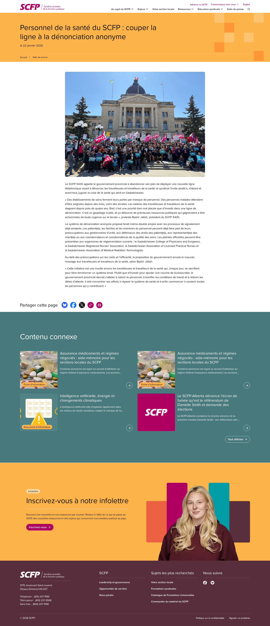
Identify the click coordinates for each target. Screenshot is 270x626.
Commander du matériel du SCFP (169, 601)
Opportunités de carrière (113, 589)
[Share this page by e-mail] (99, 305)
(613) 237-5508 (43, 600)
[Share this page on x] (82, 305)
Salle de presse (235, 9)
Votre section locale (163, 9)
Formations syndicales (163, 589)
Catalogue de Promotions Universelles (172, 595)
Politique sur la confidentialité (210, 618)
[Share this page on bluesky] (65, 305)
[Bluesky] (212, 582)
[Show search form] (249, 9)
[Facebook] (205, 582)
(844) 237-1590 (41, 604)
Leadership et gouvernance (114, 582)
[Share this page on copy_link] (91, 305)
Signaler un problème (239, 618)
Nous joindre (106, 595)
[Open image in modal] (135, 124)
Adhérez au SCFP (198, 4)
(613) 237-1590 (42, 596)
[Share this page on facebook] (73, 305)
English (246, 4)
